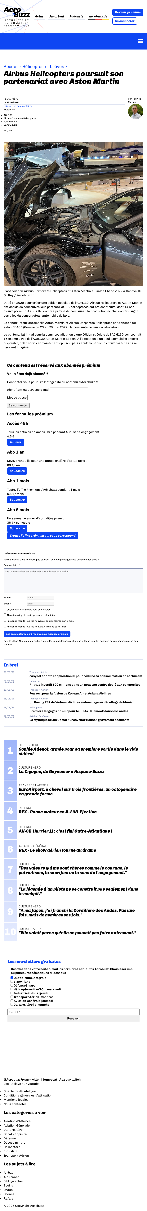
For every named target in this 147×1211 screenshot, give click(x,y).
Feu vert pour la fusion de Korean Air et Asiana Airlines (70, 693)
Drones (9, 1194)
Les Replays (12, 1084)
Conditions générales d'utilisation (28, 1095)
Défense (10, 1138)
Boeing (8, 1185)
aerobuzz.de (98, 16)
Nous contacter (15, 1104)
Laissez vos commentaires (18, 106)
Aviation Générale (39, 716)
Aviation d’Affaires (17, 1121)
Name (7, 597)
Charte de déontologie (20, 1091)
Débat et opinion (15, 1134)
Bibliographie (13, 1181)
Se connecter (125, 21)
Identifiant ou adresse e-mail (28, 389)
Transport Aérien (38, 672)
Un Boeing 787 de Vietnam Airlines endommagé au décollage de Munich (82, 702)
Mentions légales (16, 1099)
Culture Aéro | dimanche (31, 1004)
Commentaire (12, 565)
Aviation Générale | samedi (33, 1001)
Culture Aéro (13, 1130)
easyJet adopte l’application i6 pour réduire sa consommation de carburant (86, 676)
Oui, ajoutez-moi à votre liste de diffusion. (28, 609)
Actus (39, 16)
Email (7, 603)
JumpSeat (56, 16)
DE (10, 130)
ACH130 (8, 115)
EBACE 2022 (10, 125)
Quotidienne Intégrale (29, 978)
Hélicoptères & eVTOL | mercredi (37, 989)
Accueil (11, 66)
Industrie (34, 681)
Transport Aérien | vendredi (34, 997)
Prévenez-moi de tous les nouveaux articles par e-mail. (36, 626)
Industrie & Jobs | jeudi (30, 993)
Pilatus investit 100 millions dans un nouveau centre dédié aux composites (84, 684)
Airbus (8, 1172)
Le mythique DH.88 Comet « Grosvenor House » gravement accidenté (79, 720)
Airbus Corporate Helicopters (20, 118)
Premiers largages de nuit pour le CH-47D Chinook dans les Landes (78, 711)
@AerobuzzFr (14, 1079)
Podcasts (76, 16)
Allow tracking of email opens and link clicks (30, 615)
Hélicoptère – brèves (43, 66)
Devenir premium (128, 12)
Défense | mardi (25, 985)
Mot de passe (17, 397)
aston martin (10, 121)
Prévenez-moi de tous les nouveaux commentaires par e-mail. (40, 621)
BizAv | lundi (22, 981)
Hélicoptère (11, 98)
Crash (8, 1190)
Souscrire (17, 471)
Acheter (16, 442)
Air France (11, 1177)
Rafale (8, 1198)
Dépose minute (14, 1142)
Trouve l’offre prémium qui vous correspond (43, 535)
